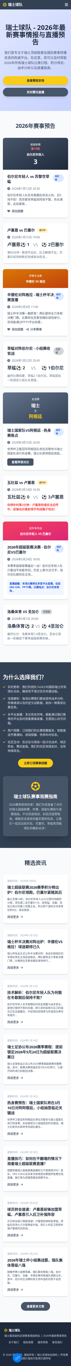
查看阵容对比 (20, 462)
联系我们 (57, 1342)
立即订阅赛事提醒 (35, 763)
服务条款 (43, 1342)
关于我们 (14, 1342)
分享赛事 (36, 329)
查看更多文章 (35, 1306)
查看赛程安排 (35, 81)
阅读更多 (13, 917)
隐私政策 (28, 1342)
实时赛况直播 (35, 92)
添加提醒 (17, 211)
